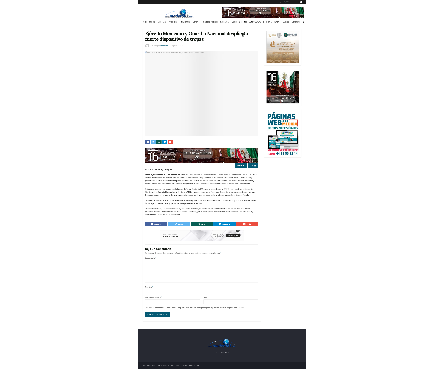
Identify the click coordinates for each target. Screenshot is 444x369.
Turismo (277, 22)
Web (205, 297)
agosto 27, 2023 (177, 46)
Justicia (286, 22)
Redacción (164, 46)
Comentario (151, 258)
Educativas (224, 22)
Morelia (152, 22)
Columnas (296, 22)
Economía (267, 22)
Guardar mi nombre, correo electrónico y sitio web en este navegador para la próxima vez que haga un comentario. (195, 308)
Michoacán (162, 22)
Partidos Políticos (210, 22)
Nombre (149, 287)
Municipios (173, 22)
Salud (234, 22)
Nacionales (185, 22)
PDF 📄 (253, 166)
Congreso (197, 22)
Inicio (145, 22)
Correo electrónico (153, 297)
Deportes (243, 22)
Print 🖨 (240, 166)
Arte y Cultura (255, 22)
